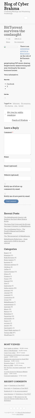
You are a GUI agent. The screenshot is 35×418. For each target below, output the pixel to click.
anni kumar (8, 397)
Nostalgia (7, 314)
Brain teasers (8, 260)
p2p (15, 106)
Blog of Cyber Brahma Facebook (11, 408)
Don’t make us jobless (11, 348)
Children (7, 267)
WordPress (8, 335)
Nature (6, 311)
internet (7, 290)
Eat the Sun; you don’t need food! (15, 367)
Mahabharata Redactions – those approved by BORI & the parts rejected (15, 241)
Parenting (7, 316)
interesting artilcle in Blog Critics (25, 51)
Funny (6, 279)
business (7, 262)
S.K (9, 39)
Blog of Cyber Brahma (16, 6)
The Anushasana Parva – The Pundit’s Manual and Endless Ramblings (14, 231)
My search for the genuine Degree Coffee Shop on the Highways (16, 398)
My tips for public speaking (13, 113)
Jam (5, 385)
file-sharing (9, 106)
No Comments (19, 42)
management (9, 304)
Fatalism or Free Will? (17, 385)
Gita (5, 283)
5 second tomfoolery (11, 376)
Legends (7, 295)
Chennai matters (10, 265)
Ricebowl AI (8, 391)
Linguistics (8, 297)
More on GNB (8, 365)
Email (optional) (10, 166)
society (6, 325)
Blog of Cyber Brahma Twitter (14, 408)
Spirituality (8, 328)
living (6, 300)
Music (8, 42)
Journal (7, 293)
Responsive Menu (30, 18)
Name (6, 157)
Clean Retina (19, 414)
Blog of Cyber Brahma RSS (24, 408)
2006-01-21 (18, 39)
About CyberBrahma (11, 350)
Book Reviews (9, 258)
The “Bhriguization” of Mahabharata (17, 236)
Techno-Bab (8, 333)
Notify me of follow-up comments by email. (13, 187)
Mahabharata (9, 302)
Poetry (6, 321)
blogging (7, 255)
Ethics (6, 274)
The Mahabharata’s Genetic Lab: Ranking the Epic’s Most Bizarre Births (15, 219)
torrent (21, 106)
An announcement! (21, 391)
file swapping (25, 103)
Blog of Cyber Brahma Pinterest (20, 408)
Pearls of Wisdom (21, 120)
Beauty (6, 253)
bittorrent (16, 103)
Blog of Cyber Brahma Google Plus (17, 408)
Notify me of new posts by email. (17, 196)
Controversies (9, 272)
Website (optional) (11, 175)
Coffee (6, 269)
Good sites (7, 286)
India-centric (9, 288)
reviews (7, 323)
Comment (8, 132)
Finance (7, 276)
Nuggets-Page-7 (9, 363)
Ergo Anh (7, 388)
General (7, 281)
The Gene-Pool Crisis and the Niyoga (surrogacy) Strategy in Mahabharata (17, 225)
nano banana (8, 394)
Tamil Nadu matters (11, 330)
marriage (7, 307)
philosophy (8, 318)
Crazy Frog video (9, 353)
